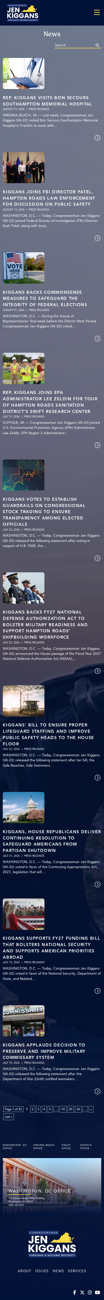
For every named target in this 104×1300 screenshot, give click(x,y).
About (25, 1271)
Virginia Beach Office (44, 1147)
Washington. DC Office (15, 1147)
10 (63, 1109)
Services (77, 1271)
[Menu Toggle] (97, 13)
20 (70, 1109)
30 (78, 1109)
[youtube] (97, 1292)
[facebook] (75, 1292)
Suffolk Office (86, 1147)
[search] (97, 45)
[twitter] (82, 1292)
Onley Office (66, 1147)
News (58, 1271)
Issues (42, 1271)
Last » (8, 1117)
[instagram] (90, 1292)
